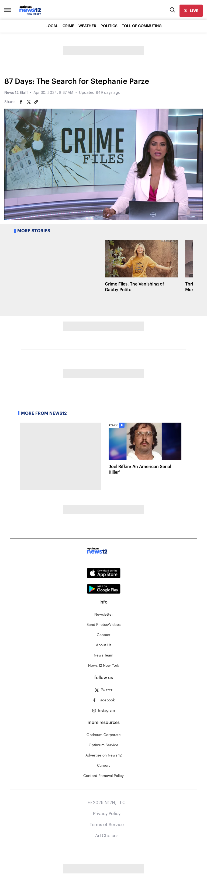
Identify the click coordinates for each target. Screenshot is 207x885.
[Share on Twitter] (28, 102)
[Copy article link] (36, 102)
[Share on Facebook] (21, 102)
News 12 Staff (16, 93)
